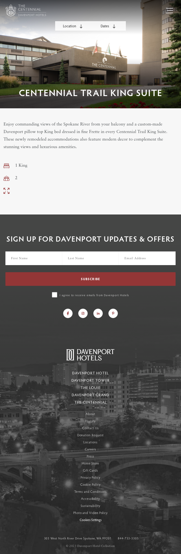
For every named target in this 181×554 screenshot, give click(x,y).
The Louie (90, 387)
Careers (90, 449)
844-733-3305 (128, 538)
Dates (105, 25)
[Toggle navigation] (169, 10)
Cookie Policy (90, 484)
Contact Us (90, 428)
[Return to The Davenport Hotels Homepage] (90, 359)
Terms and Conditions (90, 491)
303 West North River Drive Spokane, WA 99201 (78, 538)
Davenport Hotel (90, 372)
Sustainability (90, 505)
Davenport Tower (90, 380)
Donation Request (90, 435)
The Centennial (90, 402)
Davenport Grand (90, 394)
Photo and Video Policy (90, 512)
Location (70, 25)
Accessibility (90, 498)
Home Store (90, 463)
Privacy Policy (90, 477)
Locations (90, 442)
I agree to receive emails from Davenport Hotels (94, 295)
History (90, 421)
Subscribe (90, 279)
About (90, 414)
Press (90, 456)
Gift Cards (90, 470)
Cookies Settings (91, 520)
